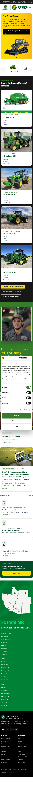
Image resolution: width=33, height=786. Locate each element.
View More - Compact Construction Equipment (15, 32)
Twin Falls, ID (5, 680)
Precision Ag (4, 741)
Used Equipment (5, 738)
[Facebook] (3, 729)
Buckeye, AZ (4, 661)
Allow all (16, 415)
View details (5, 514)
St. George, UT (5, 651)
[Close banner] (30, 358)
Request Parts (22, 746)
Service (20, 741)
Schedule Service (23, 744)
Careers (3, 757)
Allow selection (16, 421)
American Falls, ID (6, 633)
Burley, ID (4, 687)
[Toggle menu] (30, 7)
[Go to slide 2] (16, 57)
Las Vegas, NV (5, 670)
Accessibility (21, 762)
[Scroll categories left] (3, 69)
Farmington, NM (5, 693)
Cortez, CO (4, 642)
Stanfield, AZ (4, 677)
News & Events (5, 759)
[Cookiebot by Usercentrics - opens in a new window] (20, 358)
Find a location (30, 2)
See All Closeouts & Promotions (12, 291)
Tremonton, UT (5, 702)
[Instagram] (7, 729)
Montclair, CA (5, 696)
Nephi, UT (4, 648)
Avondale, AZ (5, 658)
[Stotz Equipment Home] (14, 7)
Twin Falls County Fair (9, 510)
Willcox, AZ (4, 705)
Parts (19, 738)
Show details (24, 410)
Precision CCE (5, 746)
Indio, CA (3, 645)
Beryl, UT (3, 684)
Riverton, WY (4, 699)
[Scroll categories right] (30, 69)
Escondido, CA (5, 667)
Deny (16, 426)
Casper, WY (4, 664)
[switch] (28, 392)
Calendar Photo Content (11, 436)
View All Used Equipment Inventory (13, 286)
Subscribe (16, 573)
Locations (4, 762)
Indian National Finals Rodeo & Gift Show (15, 551)
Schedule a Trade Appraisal (11, 296)
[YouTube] (16, 729)
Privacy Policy (22, 754)
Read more (5, 442)
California (20, 759)
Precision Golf (5, 744)
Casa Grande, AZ (6, 639)
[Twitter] (12, 729)
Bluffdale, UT (5, 636)
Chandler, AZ (4, 690)
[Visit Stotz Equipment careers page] (16, 324)
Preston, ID (4, 674)
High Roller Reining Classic (10, 530)
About (3, 754)
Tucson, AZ (4, 654)
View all (31, 495)
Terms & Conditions (23, 757)
